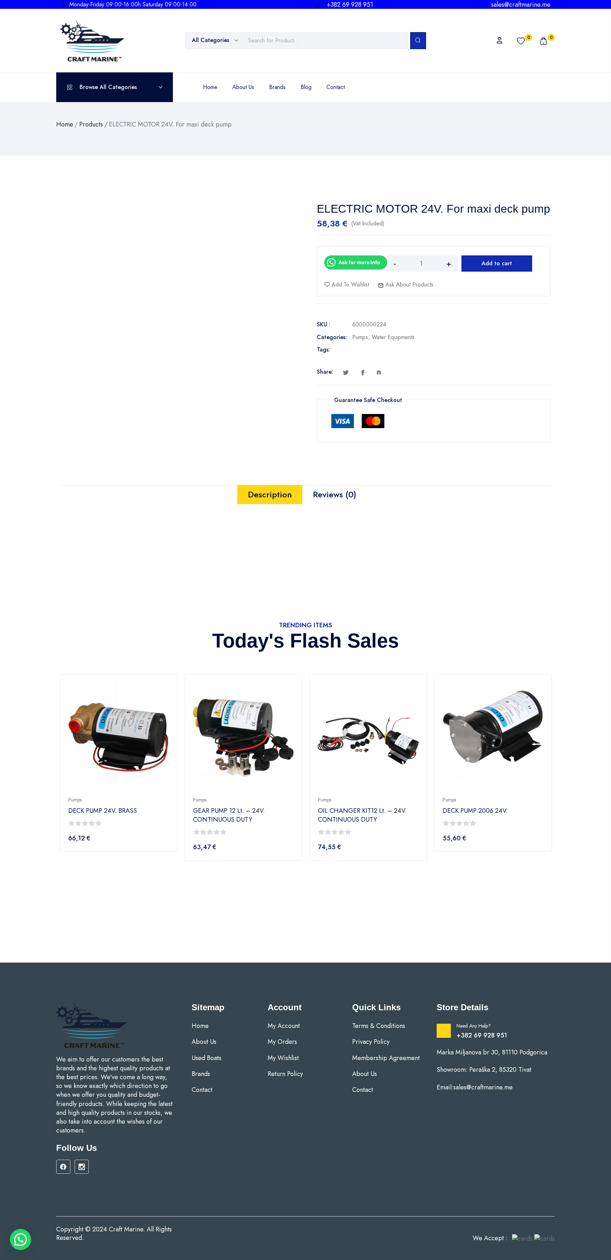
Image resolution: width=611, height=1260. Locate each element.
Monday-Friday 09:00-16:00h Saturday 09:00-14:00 (133, 4)
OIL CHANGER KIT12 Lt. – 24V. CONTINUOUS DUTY (362, 815)
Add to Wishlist (349, 284)
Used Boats (206, 1058)
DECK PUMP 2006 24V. (475, 810)
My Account (284, 1026)
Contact (202, 1090)
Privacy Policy (371, 1041)
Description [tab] (270, 494)
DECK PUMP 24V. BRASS (102, 810)
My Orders (282, 1041)
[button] (20, 1239)
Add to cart (497, 263)
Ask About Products (408, 284)
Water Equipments (393, 337)
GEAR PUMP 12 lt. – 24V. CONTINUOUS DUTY (229, 815)
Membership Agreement (386, 1058)
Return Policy (285, 1074)
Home (64, 124)
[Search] (418, 40)
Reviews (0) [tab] (334, 494)
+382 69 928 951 (481, 1035)
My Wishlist (283, 1058)
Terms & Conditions (378, 1026)
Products (91, 124)
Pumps (360, 337)
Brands (201, 1074)
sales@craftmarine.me (521, 4)
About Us (204, 1041)
